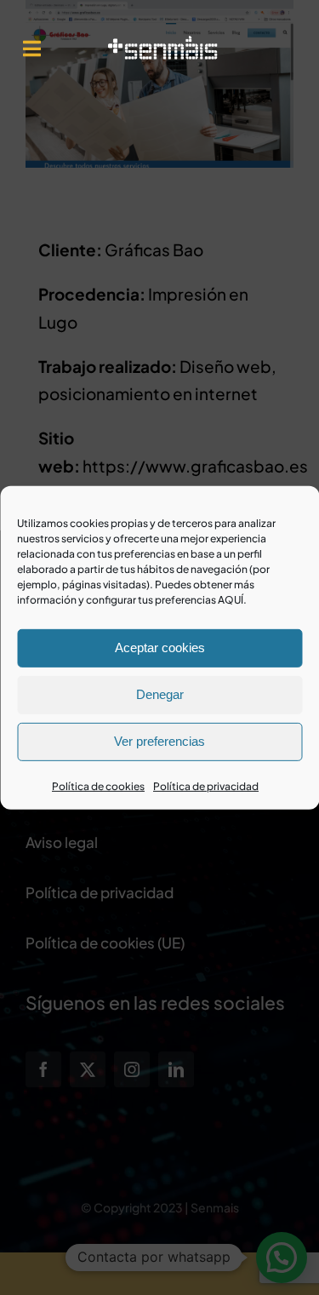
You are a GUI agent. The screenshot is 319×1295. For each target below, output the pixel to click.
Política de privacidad (206, 785)
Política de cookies (98, 785)
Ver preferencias (159, 741)
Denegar (160, 694)
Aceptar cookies (160, 647)
